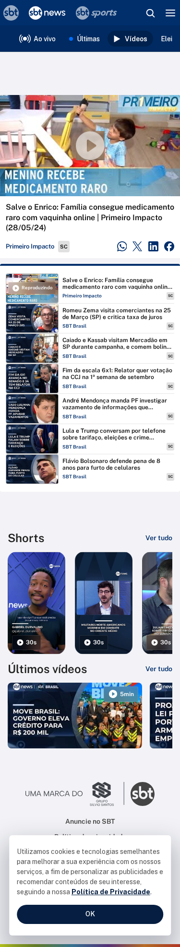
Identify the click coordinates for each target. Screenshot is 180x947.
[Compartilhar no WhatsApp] (122, 246)
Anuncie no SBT (90, 821)
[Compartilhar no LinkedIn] (153, 246)
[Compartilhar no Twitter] (137, 246)
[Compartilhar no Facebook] (169, 246)
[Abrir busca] (150, 13)
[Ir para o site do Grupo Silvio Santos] (74, 794)
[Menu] (170, 13)
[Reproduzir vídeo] (90, 145)
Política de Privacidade (111, 892)
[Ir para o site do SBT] (143, 794)
